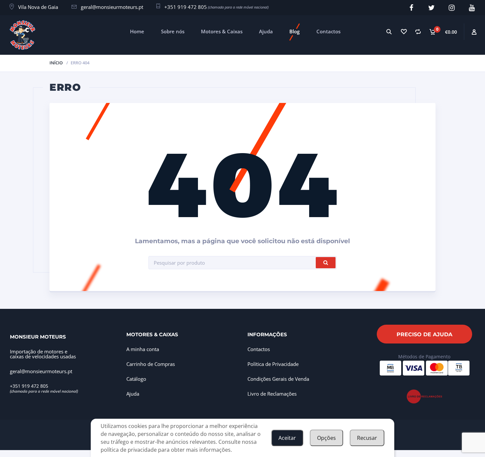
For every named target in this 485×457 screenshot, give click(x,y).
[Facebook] (411, 7)
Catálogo (136, 378)
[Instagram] (451, 7)
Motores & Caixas (221, 31)
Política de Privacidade (273, 364)
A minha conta (142, 349)
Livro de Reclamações (272, 393)
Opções (326, 437)
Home (137, 31)
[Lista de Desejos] (403, 31)
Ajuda (266, 31)
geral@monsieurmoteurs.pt (112, 7)
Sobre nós (172, 31)
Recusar (367, 437)
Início (56, 63)
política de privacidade (129, 449)
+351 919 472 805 (185, 7)
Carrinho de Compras (150, 364)
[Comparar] (418, 31)
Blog (294, 31)
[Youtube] (472, 7)
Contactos (328, 31)
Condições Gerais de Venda (278, 378)
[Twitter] (431, 7)
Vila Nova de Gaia (38, 7)
